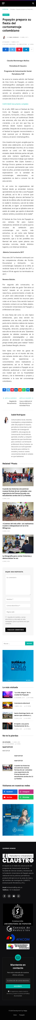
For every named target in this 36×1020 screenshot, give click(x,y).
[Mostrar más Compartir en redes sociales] (32, 49)
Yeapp (25, 1011)
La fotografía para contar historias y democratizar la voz (17, 557)
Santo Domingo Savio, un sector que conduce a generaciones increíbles (23, 715)
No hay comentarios (10, 44)
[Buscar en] (33, 3)
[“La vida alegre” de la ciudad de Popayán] (7, 694)
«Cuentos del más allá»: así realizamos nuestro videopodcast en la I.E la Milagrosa (18, 525)
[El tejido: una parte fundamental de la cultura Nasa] (7, 726)
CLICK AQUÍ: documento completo (15, 104)
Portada (12, 9)
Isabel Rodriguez (14, 37)
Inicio (15, 1015)
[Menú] (3, 3)
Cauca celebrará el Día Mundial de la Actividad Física (26, 403)
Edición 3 (6, 14)
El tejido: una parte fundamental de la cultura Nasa (21, 726)
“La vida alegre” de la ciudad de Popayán (22, 693)
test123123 (7, 747)
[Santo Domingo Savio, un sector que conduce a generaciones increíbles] (7, 715)
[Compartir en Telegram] (26, 49)
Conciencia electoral (22, 703)
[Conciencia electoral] (7, 705)
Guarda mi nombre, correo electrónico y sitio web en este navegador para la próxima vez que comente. (17, 620)
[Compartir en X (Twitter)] (12, 49)
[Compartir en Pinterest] (19, 49)
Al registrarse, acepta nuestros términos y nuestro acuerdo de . (18, 994)
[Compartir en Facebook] (5, 49)
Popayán (22, 1015)
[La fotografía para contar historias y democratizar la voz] (18, 544)
